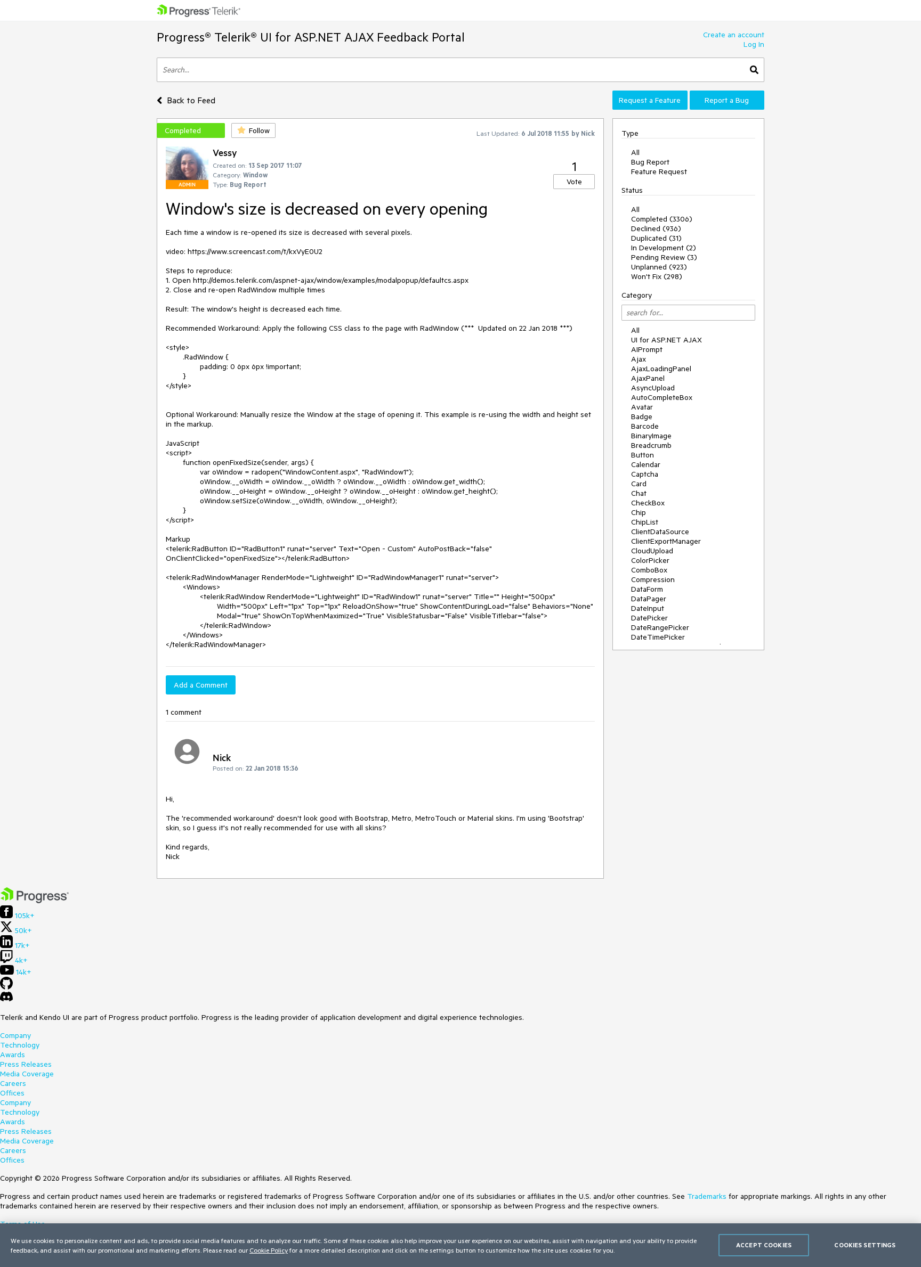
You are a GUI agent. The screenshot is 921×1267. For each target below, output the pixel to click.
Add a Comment (201, 685)
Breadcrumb (651, 445)
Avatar (642, 407)
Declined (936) (656, 228)
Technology (19, 1045)
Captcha (644, 474)
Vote (574, 181)
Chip (638, 512)
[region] (460, 1245)
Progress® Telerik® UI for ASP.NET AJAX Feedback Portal (311, 37)
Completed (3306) (661, 219)
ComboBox (649, 570)
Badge (641, 416)
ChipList (644, 522)
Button (642, 455)
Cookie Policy (268, 1250)
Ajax (638, 359)
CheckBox (648, 503)
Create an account (733, 34)
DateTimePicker (658, 637)
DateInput (647, 608)
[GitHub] (6, 987)
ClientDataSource (660, 531)
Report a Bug (727, 100)
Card (639, 483)
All (635, 152)
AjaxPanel (648, 378)
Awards (12, 1054)
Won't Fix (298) (656, 276)
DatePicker (649, 618)
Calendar (645, 464)
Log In (754, 44)
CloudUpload (652, 550)
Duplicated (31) (656, 238)
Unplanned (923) (659, 267)
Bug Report (650, 162)
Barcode (645, 426)
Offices (12, 1093)
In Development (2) (663, 247)
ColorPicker (650, 560)
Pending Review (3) (664, 257)
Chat (639, 493)
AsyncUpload (653, 388)
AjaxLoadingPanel (661, 368)
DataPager (648, 598)
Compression (653, 579)
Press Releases (26, 1064)
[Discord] (6, 999)
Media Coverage (27, 1073)
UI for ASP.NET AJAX (666, 340)
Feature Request (659, 171)
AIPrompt (647, 349)
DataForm (647, 589)
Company (15, 1035)
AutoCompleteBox (661, 397)
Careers (13, 1083)
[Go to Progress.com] (34, 900)
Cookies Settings (864, 1245)
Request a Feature (650, 100)
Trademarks (706, 1196)
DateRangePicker (660, 627)
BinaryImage (651, 435)
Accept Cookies (763, 1245)
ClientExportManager (666, 541)
